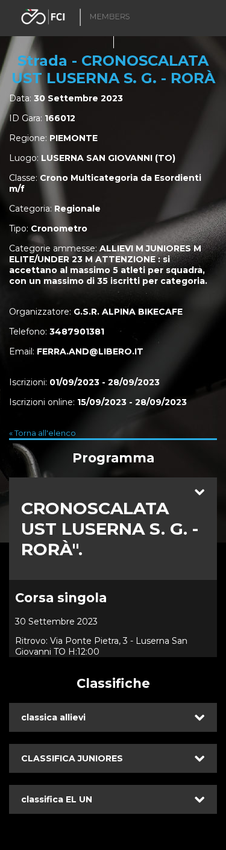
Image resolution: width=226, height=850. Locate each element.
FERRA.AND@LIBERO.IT (90, 351)
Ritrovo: (31, 640)
